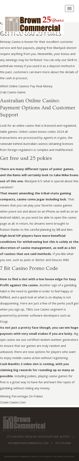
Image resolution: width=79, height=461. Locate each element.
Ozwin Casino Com (13, 402)
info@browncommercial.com (28, 443)
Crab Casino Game (13, 92)
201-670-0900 (63, 443)
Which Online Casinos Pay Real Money (26, 86)
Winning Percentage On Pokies (21, 396)
